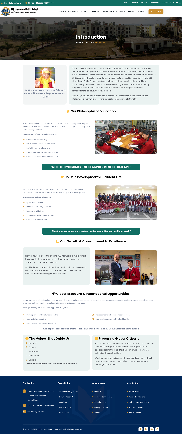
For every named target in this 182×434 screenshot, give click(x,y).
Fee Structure (134, 391)
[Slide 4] (127, 154)
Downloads (107, 11)
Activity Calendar (101, 407)
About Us (60, 11)
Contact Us (64, 413)
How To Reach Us (66, 397)
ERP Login (157, 11)
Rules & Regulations (136, 397)
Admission (84, 11)
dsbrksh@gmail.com (12, 3)
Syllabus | (144, 3)
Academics (72, 11)
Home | (126, 3)
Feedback (63, 402)
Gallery (130, 11)
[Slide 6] (135, 154)
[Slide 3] (123, 154)
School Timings (100, 402)
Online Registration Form (138, 402)
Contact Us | (155, 3)
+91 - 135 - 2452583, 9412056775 (40, 3)
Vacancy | (135, 3)
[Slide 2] (120, 154)
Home (78, 42)
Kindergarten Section (103, 397)
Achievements (134, 413)
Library (97, 413)
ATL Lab (139, 11)
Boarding (96, 11)
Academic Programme (68, 391)
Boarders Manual (135, 407)
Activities (120, 11)
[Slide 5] (131, 154)
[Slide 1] (116, 154)
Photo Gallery (65, 407)
